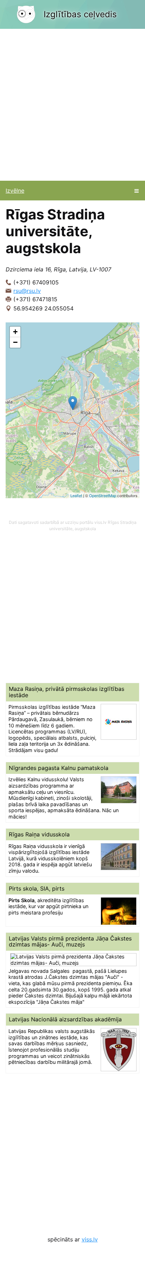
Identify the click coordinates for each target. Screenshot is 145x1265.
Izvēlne (15, 190)
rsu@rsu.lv (27, 290)
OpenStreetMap (102, 495)
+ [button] (15, 331)
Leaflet (76, 495)
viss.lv (90, 1239)
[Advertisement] (72, 104)
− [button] (15, 342)
